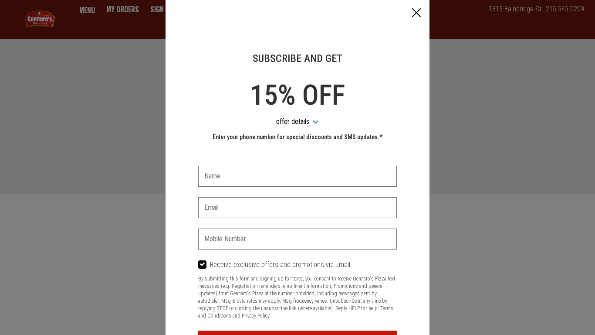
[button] (416, 13)
